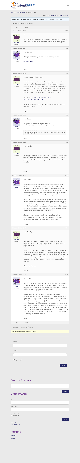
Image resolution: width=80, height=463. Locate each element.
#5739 (66, 274)
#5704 (66, 48)
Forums (18, 12)
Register (13, 422)
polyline (66, 15)
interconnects (59, 15)
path (49, 15)
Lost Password (15, 424)
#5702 (66, 31)
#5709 (66, 142)
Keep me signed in (19, 360)
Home (13, 12)
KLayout (13, 435)
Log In (63, 365)
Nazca (24, 12)
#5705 (66, 73)
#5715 (66, 228)
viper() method (28, 61)
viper (52, 15)
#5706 (66, 115)
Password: (16, 350)
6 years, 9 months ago (48, 19)
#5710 (66, 175)
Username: (16, 341)
